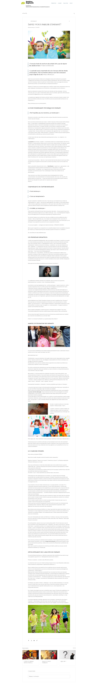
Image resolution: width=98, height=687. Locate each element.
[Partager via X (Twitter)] (31, 640)
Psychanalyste (28, 5)
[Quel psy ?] (67, 654)
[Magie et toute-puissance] (49, 654)
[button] (74, 13)
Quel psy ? (63, 661)
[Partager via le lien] (36, 640)
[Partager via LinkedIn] (34, 640)
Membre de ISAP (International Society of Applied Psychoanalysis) (38, 6)
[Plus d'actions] (69, 21)
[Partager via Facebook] (28, 640)
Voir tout (74, 648)
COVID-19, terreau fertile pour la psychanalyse (29, 662)
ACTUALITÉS (24, 13)
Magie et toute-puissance (46, 662)
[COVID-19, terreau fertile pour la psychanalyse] (30, 654)
